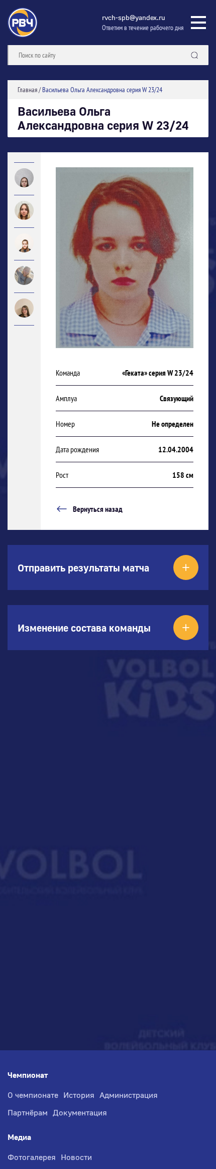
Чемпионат (28, 1075)
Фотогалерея (32, 1157)
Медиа (19, 1137)
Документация (80, 1112)
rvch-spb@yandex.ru (133, 17)
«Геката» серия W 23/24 (157, 373)
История (78, 1095)
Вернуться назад (98, 509)
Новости (76, 1157)
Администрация (128, 1095)
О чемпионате (33, 1095)
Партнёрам (28, 1112)
